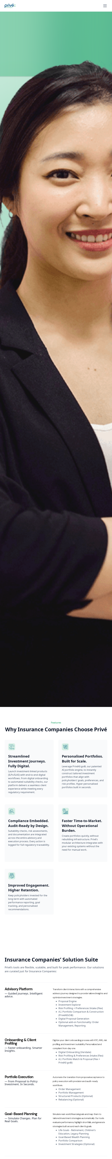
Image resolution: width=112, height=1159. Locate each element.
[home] (10, 5)
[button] (104, 5)
